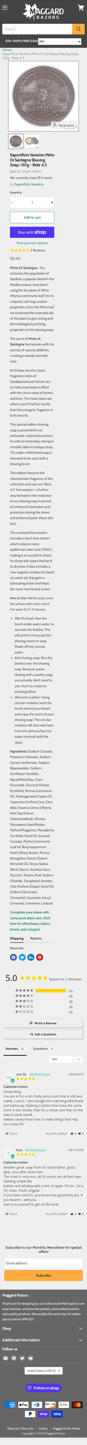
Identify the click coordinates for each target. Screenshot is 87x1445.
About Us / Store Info (20, 1428)
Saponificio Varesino (28, 184)
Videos (43, 1428)
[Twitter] (22, 1358)
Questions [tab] (40, 1048)
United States (41, 1370)
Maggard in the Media (66, 1428)
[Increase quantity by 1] (52, 202)
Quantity (16, 192)
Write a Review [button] (46, 1023)
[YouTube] (30, 1358)
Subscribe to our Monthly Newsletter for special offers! (43, 1249)
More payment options (32, 243)
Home (7, 50)
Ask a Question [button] (45, 1034)
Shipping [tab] (17, 938)
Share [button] (13, 1134)
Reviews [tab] (12, 1048)
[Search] (78, 29)
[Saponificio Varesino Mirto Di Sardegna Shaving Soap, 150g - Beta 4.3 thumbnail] (15, 141)
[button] (73, 1134)
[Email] (5, 1358)
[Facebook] (14, 1358)
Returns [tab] (36, 938)
